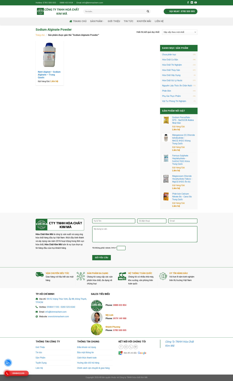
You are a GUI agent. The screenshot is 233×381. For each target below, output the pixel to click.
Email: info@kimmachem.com (89, 2)
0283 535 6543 (68, 307)
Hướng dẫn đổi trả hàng (88, 363)
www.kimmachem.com (58, 316)
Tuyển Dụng (41, 363)
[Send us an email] (126, 347)
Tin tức (128, 21)
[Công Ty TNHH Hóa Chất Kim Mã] (57, 11)
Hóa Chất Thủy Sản (171, 70)
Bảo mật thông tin (85, 352)
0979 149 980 (119, 318)
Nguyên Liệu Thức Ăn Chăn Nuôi (177, 85)
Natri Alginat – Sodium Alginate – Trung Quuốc (49, 75)
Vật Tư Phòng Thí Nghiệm (174, 101)
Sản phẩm (96, 21)
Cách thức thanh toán (87, 357)
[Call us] (131, 347)
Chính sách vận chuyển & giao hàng (93, 368)
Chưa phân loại (169, 54)
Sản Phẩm (40, 357)
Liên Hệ (159, 21)
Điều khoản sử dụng (86, 347)
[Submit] (148, 11)
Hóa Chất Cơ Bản (170, 59)
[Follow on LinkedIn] (192, 2)
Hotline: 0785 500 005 (46, 2)
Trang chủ (80, 21)
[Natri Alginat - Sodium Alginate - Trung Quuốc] (50, 55)
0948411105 (53, 307)
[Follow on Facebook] (188, 2)
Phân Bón (166, 91)
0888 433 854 (66, 2)
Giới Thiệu (114, 21)
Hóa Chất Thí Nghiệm (172, 65)
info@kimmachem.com (55, 312)
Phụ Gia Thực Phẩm (171, 96)
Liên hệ (54, 81)
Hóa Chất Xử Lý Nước (172, 80)
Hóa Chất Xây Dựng (171, 75)
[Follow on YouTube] (195, 2)
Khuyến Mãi (144, 21)
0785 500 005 (119, 330)
